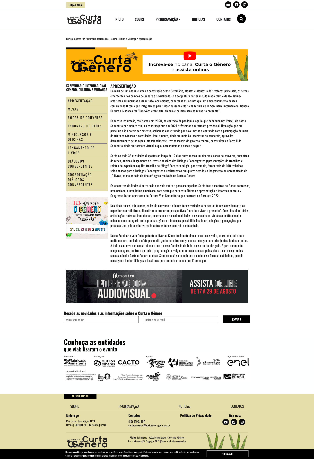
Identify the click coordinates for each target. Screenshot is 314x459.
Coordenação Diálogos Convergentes (80, 179)
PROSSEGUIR (227, 453)
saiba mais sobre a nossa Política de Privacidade (128, 455)
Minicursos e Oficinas (80, 137)
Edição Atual (76, 5)
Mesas (73, 109)
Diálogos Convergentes (80, 163)
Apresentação (80, 100)
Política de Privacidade (196, 415)
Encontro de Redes (85, 125)
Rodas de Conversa (85, 117)
